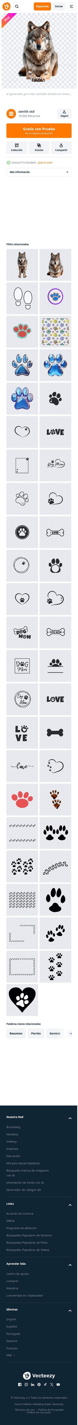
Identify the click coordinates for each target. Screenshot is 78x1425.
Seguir (64, 116)
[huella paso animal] (22, 365)
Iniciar (59, 6)
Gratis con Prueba (39, 130)
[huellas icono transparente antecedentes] (22, 332)
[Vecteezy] (6, 6)
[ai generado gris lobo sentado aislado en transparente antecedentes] (22, 298)
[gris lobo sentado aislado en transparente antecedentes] (22, 265)
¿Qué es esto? (45, 162)
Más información (20, 172)
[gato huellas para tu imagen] (22, 1334)
